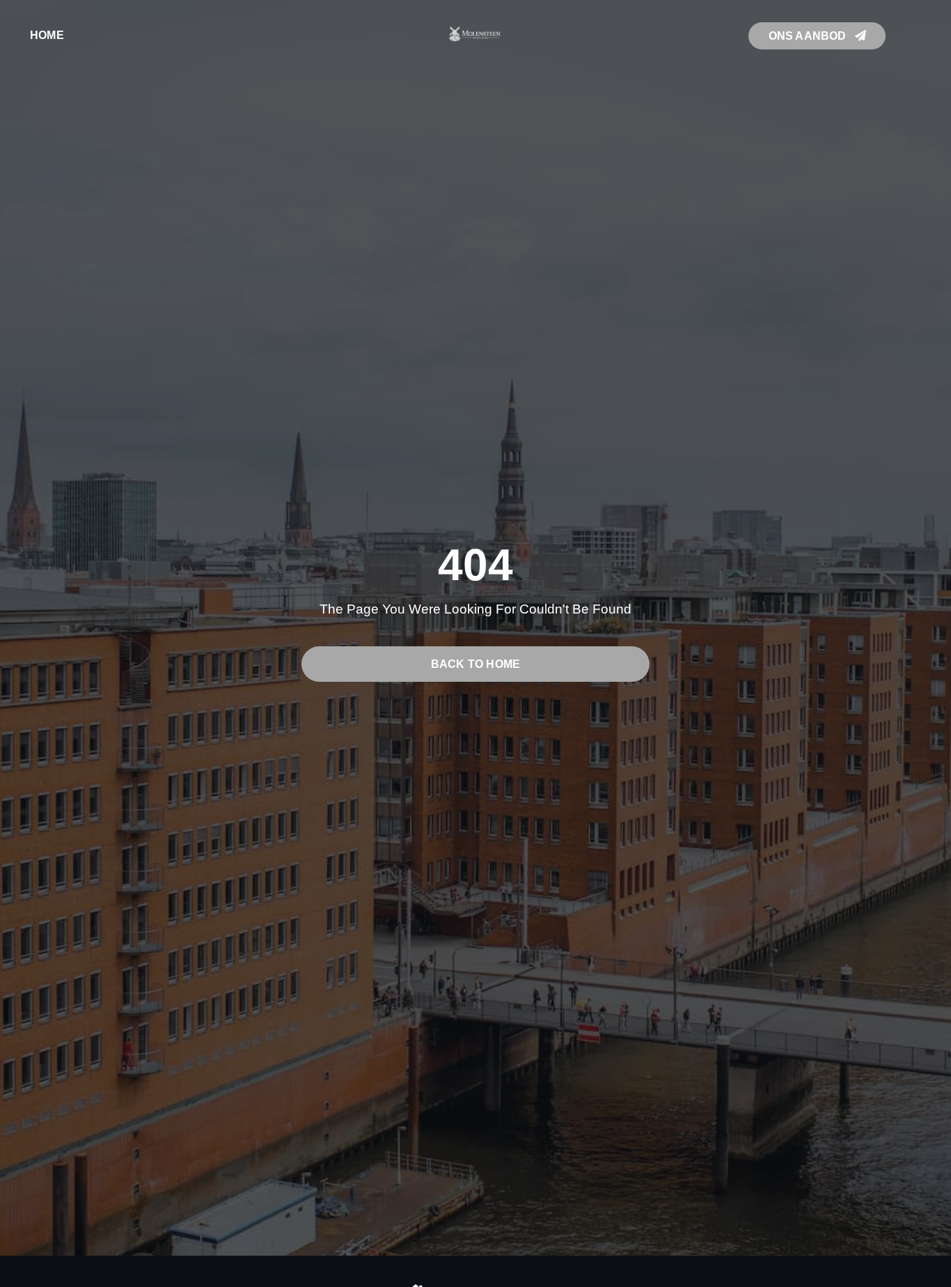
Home (47, 35)
